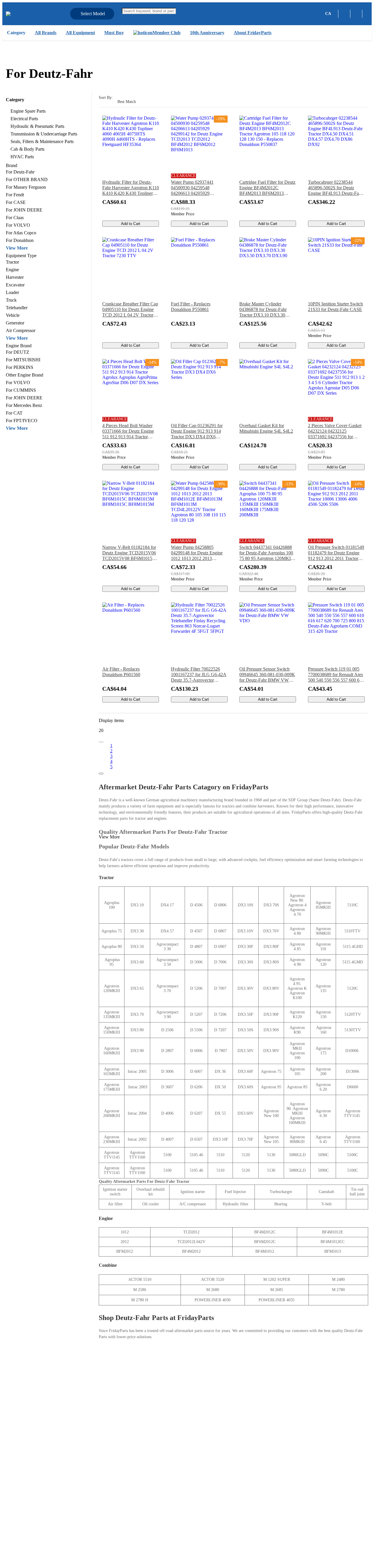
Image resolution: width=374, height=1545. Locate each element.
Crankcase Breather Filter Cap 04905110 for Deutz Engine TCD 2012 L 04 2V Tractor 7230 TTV (130, 309)
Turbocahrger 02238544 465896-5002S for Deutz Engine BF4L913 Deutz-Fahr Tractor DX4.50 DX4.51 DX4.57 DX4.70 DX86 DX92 (335, 188)
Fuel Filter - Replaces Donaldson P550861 (190, 306)
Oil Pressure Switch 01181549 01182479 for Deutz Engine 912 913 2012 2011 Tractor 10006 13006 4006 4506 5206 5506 (336, 553)
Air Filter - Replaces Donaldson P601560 (121, 671)
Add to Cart (130, 223)
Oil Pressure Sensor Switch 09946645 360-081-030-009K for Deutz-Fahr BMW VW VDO (267, 674)
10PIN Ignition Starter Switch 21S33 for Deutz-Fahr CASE (335, 306)
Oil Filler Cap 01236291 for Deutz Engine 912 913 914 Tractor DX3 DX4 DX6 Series (197, 431)
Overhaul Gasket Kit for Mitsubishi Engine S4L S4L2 (266, 428)
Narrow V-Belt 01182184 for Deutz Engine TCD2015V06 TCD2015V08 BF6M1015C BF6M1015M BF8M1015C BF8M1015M (129, 553)
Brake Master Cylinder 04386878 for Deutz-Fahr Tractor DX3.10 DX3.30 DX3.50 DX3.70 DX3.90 (263, 309)
